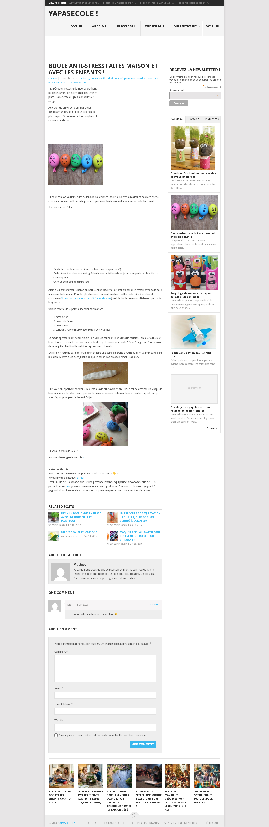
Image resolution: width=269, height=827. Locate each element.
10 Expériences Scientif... (194, 3)
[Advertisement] (115, 49)
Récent (194, 119)
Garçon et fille (99, 78)
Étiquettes (212, 119)
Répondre (155, 604)
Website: (59, 720)
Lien (67, 486)
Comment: (61, 651)
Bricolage (86, 78)
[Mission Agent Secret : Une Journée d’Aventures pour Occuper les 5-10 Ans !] (149, 776)
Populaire (177, 119)
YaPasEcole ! (73, 14)
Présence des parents (142, 78)
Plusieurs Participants (119, 78)
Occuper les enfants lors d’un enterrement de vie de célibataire (175, 823)
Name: (58, 688)
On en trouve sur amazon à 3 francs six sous (86, 298)
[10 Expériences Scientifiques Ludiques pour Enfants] (207, 776)
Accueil (76, 26)
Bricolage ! (126, 26)
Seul (63, 82)
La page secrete (115, 823)
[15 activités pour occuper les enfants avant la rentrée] (61, 776)
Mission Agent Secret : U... (122, 3)
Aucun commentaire (117, 525)
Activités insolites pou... (85, 3)
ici (84, 457)
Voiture (212, 26)
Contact (94, 823)
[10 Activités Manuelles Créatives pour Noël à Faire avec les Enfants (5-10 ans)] (177, 776)
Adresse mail (194, 90)
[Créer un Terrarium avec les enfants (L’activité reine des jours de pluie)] (90, 776)
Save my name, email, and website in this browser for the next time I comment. (103, 735)
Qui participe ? (185, 26)
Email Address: (63, 704)
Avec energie (154, 26)
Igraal (80, 477)
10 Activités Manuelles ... (158, 3)
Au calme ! (100, 26)
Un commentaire (77, 82)
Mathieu (52, 78)
